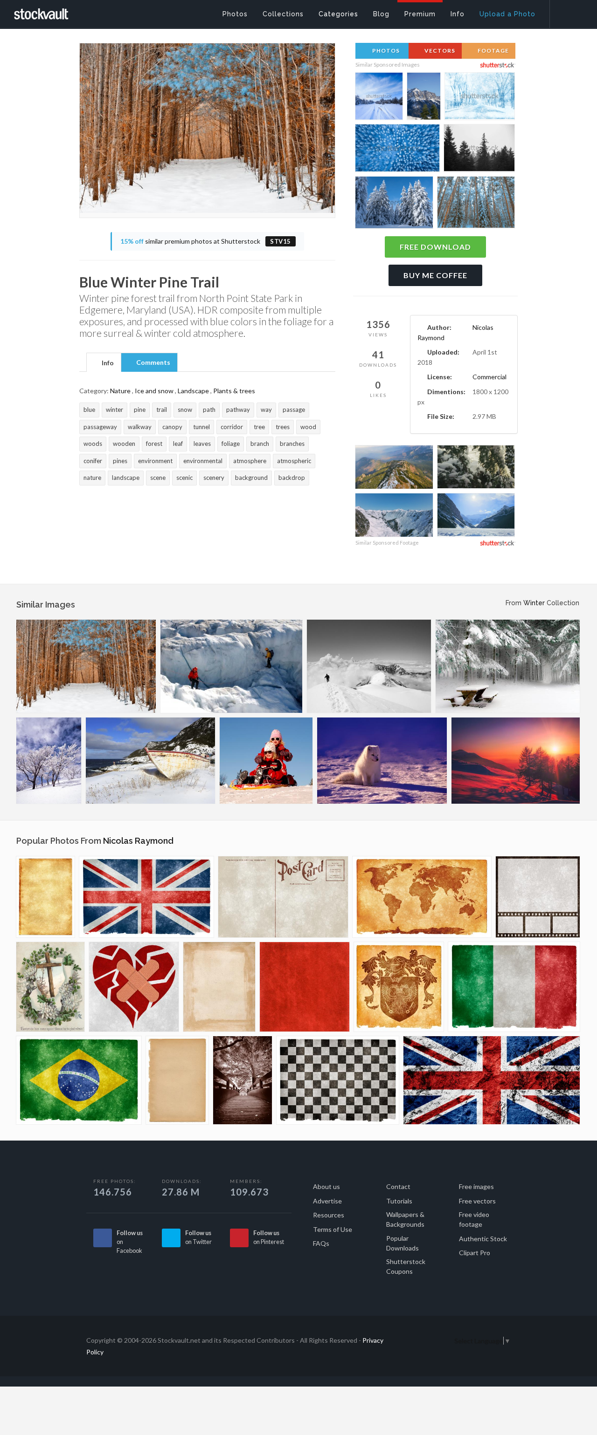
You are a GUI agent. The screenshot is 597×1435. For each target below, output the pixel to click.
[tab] (103, 362)
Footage (492, 50)
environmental (202, 461)
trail (161, 409)
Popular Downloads (402, 1243)
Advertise (327, 1201)
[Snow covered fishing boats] (150, 761)
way (266, 409)
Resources (328, 1215)
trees (283, 426)
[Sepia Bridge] (242, 1080)
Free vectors (477, 1201)
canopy (172, 426)
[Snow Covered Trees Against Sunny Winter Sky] (475, 468)
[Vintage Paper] (177, 1080)
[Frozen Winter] (48, 761)
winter (114, 409)
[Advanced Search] (567, 11)
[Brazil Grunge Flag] (78, 1080)
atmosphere (249, 461)
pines (120, 461)
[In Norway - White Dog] (382, 761)
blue (89, 409)
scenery (213, 477)
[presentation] (104, 363)
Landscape (193, 391)
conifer (92, 461)
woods (92, 443)
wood (308, 426)
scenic (184, 477)
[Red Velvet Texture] (304, 987)
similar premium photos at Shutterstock (205, 241)
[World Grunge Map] (422, 896)
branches (292, 443)
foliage (231, 443)
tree (259, 426)
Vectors (439, 50)
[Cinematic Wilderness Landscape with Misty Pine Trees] (479, 149)
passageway (100, 426)
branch (259, 443)
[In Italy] (515, 761)
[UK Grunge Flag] (146, 896)
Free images (476, 1186)
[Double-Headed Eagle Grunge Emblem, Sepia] (399, 987)
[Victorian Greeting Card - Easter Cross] (50, 987)
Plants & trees (234, 391)
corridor (232, 426)
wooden (124, 443)
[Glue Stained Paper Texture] (219, 987)
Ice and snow (154, 391)
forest (154, 443)
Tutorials (399, 1201)
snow (185, 409)
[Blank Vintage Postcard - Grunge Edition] (283, 896)
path (209, 409)
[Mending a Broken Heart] (134, 987)
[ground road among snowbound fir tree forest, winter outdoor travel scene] (379, 97)
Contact (398, 1186)
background (251, 477)
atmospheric (294, 461)
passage (294, 409)
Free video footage (474, 1219)
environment (155, 461)
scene (158, 477)
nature (92, 477)
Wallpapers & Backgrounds (405, 1219)
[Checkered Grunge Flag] (338, 1080)
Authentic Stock (483, 1239)
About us (326, 1186)
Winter (534, 603)
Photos (385, 50)
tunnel (201, 426)
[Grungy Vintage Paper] (45, 896)
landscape (125, 477)
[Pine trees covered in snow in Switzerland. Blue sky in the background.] (394, 204)
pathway (238, 409)
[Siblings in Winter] (266, 761)
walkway (140, 426)
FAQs (321, 1243)
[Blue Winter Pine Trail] (86, 666)
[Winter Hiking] (369, 666)
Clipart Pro (474, 1253)
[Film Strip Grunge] (538, 896)
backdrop (291, 477)
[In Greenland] (231, 666)
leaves (202, 443)
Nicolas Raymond (138, 841)
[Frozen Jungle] (508, 666)
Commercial (489, 377)
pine (140, 409)
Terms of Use (332, 1229)
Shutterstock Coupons (405, 1266)
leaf (178, 443)
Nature (120, 391)
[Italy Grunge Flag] (514, 987)
